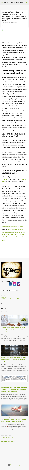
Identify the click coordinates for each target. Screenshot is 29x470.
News (3, 240)
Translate (13, 292)
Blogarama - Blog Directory (8, 441)
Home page (4, 297)
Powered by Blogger (15, 464)
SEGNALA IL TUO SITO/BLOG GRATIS (11, 298)
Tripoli (5, 179)
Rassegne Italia (20, 237)
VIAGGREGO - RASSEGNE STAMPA (13, 2)
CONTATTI (4, 300)
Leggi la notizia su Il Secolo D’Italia (12, 226)
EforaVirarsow (5, 445)
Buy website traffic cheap (7, 437)
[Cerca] (27, 2)
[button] (3, 26)
